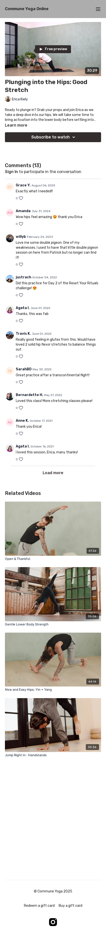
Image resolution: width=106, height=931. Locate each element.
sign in (11, 171)
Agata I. (23, 308)
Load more (53, 472)
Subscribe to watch (50, 137)
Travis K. (23, 334)
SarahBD (24, 369)
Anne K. (22, 421)
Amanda (23, 211)
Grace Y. (23, 185)
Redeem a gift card (39, 906)
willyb (21, 237)
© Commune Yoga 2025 (53, 891)
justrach (23, 277)
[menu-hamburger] (98, 9)
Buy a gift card (70, 906)
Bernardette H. (29, 395)
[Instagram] (53, 922)
